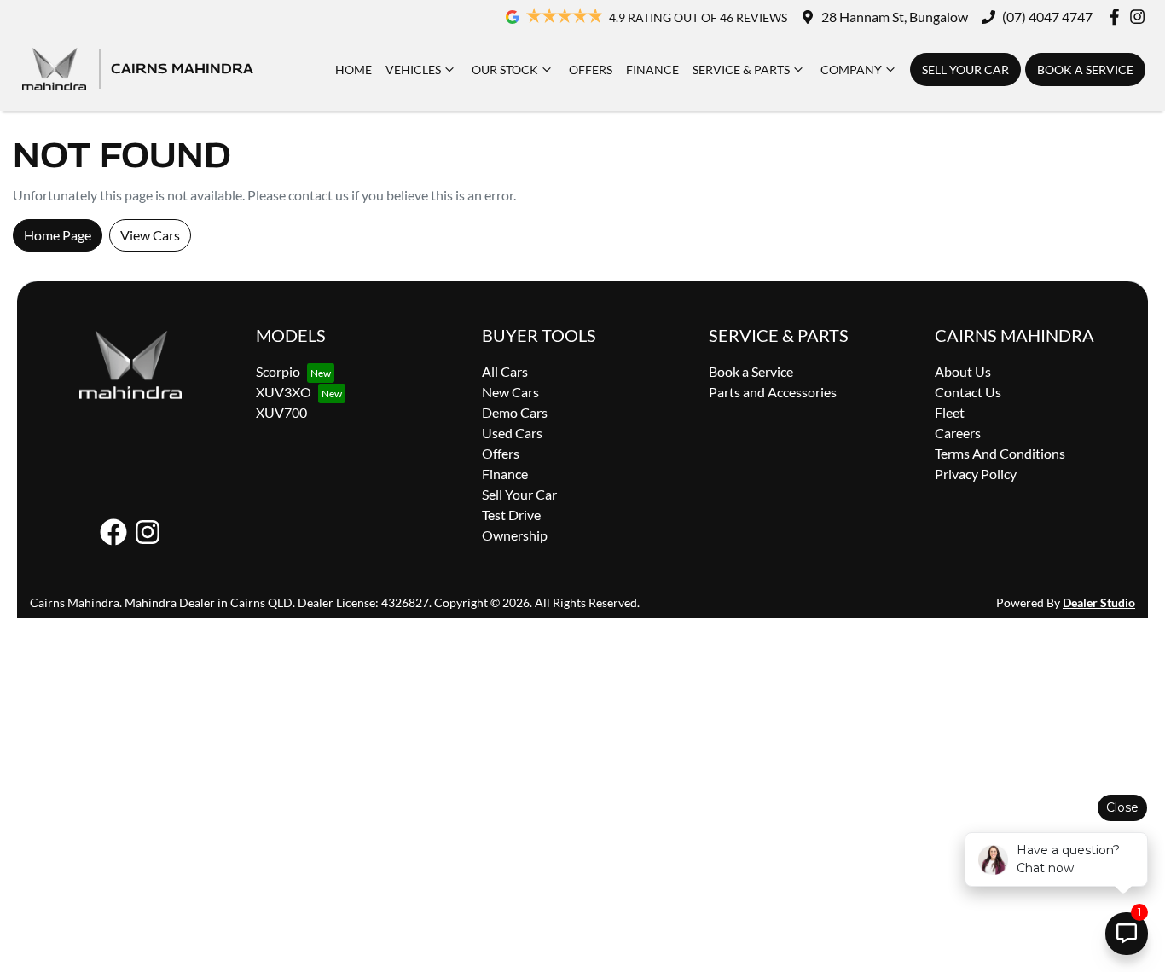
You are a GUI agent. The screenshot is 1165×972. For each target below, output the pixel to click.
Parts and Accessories (773, 392)
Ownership (515, 535)
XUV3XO (283, 392)
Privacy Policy (976, 474)
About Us (963, 371)
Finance (652, 69)
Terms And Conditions (1000, 453)
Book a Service (1085, 69)
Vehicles (413, 69)
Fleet (950, 412)
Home (353, 69)
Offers (590, 69)
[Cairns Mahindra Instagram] (1140, 17)
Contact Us (968, 392)
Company (851, 69)
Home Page (57, 235)
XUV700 (281, 412)
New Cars (510, 392)
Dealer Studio (1099, 602)
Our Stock (505, 69)
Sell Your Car (965, 69)
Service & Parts (741, 69)
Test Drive (511, 514)
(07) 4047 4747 (1047, 17)
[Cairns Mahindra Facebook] (1117, 17)
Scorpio (278, 371)
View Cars (150, 235)
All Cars (505, 371)
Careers (958, 433)
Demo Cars (515, 412)
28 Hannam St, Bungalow (894, 17)
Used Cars (512, 433)
